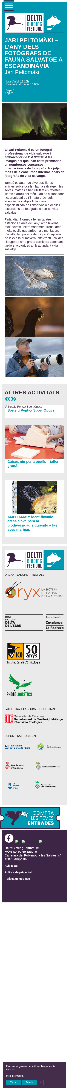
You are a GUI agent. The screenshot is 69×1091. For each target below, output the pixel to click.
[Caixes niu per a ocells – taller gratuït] (35, 457)
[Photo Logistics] (35, 685)
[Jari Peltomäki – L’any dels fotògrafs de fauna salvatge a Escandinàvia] (35, 31)
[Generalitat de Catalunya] (34, 719)
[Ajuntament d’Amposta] (19, 766)
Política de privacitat (18, 872)
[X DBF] (18, 841)
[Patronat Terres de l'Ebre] (49, 747)
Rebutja (29, 1082)
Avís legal (11, 865)
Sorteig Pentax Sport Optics (31, 410)
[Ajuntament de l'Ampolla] (49, 766)
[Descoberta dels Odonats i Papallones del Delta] (14, 399)
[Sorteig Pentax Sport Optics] (23, 406)
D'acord (13, 1082)
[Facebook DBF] (10, 841)
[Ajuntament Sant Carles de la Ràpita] (19, 785)
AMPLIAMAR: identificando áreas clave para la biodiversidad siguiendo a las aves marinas (32, 523)
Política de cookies (17, 878)
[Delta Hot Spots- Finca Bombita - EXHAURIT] (7, 399)
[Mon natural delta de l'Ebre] (35, 622)
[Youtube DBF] (46, 841)
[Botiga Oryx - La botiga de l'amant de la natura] (35, 591)
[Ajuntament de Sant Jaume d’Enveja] (49, 785)
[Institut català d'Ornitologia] (35, 653)
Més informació (14, 1075)
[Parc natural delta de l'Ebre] (19, 747)
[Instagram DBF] (30, 841)
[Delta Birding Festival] (35, 568)
